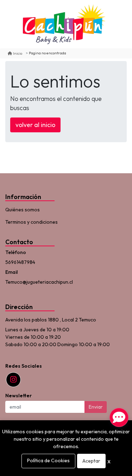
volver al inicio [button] (35, 125)
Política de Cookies (48, 460)
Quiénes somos (22, 209)
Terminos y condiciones (31, 222)
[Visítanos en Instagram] (13, 379)
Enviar (96, 407)
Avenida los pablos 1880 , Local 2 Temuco (50, 320)
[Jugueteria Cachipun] (63, 24)
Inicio (17, 53)
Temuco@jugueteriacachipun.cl (39, 282)
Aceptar (91, 461)
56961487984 (20, 262)
